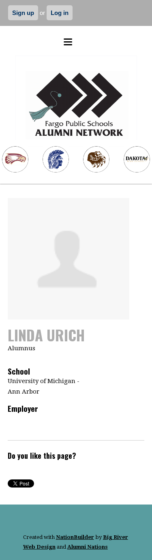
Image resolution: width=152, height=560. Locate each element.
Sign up (23, 12)
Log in (60, 12)
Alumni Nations (87, 547)
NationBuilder (75, 537)
